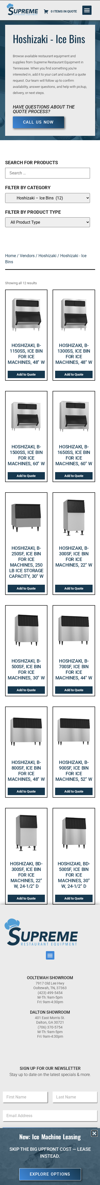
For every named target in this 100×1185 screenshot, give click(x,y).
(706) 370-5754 (50, 1027)
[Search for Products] (47, 173)
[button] (87, 10)
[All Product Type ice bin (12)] (47, 222)
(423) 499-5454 (50, 993)
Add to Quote (26, 374)
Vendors (27, 255)
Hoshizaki (47, 255)
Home (10, 255)
